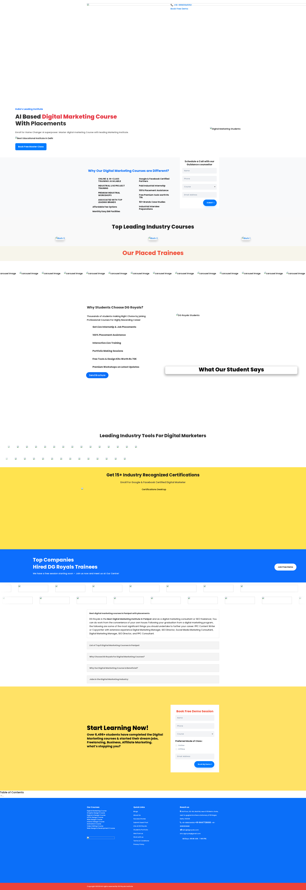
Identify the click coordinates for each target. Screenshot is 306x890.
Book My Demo (204, 764)
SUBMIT (210, 202)
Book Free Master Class (31, 146)
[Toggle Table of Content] (2, 796)
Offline (181, 749)
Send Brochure (97, 375)
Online (181, 745)
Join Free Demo (285, 567)
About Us (137, 815)
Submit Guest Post (140, 822)
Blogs (135, 811)
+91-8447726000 (203, 822)
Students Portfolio (140, 830)
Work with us (138, 837)
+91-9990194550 (188, 822)
